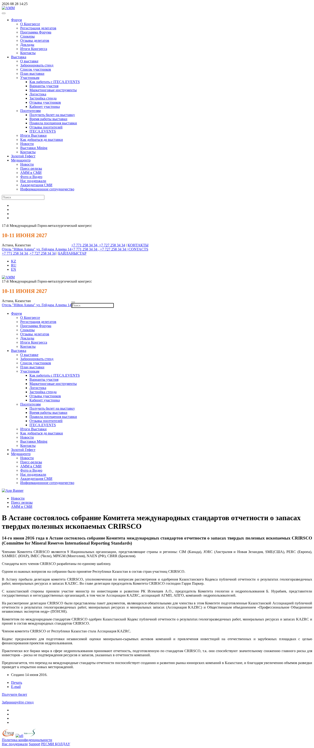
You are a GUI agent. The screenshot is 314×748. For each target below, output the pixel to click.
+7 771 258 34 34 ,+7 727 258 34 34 (29, 253)
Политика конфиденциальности (27, 740)
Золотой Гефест (23, 156)
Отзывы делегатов (34, 40)
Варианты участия (43, 86)
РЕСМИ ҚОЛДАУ (55, 744)
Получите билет (14, 694)
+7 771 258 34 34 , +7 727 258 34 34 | (99, 249)
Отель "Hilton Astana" (19, 249)
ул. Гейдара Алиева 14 (53, 249)
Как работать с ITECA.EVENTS (54, 82)
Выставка (18, 57)
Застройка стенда (43, 98)
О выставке (29, 61)
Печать (16, 682)
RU (13, 265)
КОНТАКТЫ (138, 245)
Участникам (29, 78)
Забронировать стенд (36, 65)
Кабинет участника (44, 106)
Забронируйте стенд (18, 702)
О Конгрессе (30, 24)
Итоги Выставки (33, 135)
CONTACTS (138, 249)
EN (13, 269)
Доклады (27, 45)
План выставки (32, 73)
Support (34, 744)
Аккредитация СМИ (36, 185)
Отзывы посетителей (46, 127)
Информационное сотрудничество (47, 189)
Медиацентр (21, 160)
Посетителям (30, 111)
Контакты (28, 53)
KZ (13, 261)
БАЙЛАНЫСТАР (72, 253)
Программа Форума (35, 32)
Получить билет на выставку (52, 115)
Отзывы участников (45, 102)
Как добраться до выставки (41, 140)
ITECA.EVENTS (42, 131)
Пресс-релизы (31, 168)
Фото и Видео (31, 177)
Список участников (35, 69)
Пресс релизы (22, 502)
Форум (16, 20)
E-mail (16, 687)
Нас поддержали (33, 181)
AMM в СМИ (21, 507)
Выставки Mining (33, 148)
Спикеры (27, 36)
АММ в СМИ (31, 173)
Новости (27, 144)
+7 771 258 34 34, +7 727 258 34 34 (98, 245)
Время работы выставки (48, 119)
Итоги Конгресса (33, 49)
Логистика (37, 94)
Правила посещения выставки (53, 123)
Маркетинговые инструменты (53, 90)
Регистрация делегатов (38, 28)
